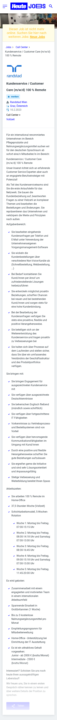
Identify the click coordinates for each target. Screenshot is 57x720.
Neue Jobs (37, 37)
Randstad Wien (18, 102)
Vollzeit (10, 119)
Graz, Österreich (19, 105)
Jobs (8, 47)
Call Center (22, 47)
